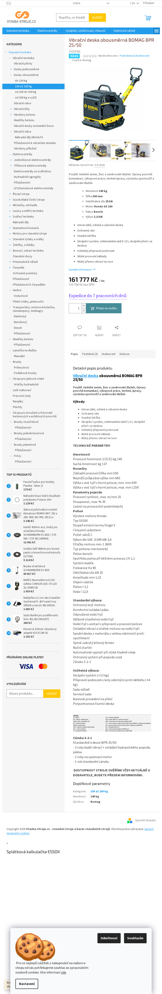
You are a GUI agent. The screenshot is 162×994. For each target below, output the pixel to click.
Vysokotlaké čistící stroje (29, 200)
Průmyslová (21, 368)
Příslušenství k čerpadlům (29, 285)
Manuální (19, 356)
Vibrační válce (22, 103)
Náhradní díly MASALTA (29, 137)
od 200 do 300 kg (25, 92)
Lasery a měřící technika (28, 211)
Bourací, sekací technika (28, 251)
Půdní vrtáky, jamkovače (28, 302)
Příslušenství (22, 183)
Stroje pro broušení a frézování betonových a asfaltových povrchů (35, 415)
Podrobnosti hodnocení (134, 56)
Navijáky (18, 401)
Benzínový (20, 322)
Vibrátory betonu (24, 115)
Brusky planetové (25, 445)
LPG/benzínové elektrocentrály (33, 188)
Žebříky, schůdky (24, 245)
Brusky (17, 362)
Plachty (17, 407)
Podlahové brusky (25, 373)
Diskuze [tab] (125, 354)
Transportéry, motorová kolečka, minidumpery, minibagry (34, 309)
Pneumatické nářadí (25, 262)
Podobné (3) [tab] (90, 354)
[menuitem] (17, 30)
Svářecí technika (23, 217)
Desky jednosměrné (26, 69)
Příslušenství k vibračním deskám (35, 143)
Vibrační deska (85, 376)
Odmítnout (109, 938)
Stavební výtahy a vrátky (28, 239)
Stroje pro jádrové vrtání (28, 379)
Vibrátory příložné (25, 148)
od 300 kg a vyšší (25, 98)
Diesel (18, 328)
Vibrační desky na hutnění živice (34, 126)
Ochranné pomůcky (25, 273)
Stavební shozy (22, 256)
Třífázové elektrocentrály (30, 166)
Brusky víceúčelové (26, 422)
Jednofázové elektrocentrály (32, 160)
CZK (133, 3)
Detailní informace (80, 270)
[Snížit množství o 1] (84, 310)
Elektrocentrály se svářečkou (32, 171)
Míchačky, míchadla (25, 205)
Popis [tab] (74, 354)
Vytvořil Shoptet (145, 821)
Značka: (81, 60)
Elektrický (20, 316)
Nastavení (27, 984)
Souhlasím (135, 938)
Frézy (17, 456)
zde (63, 972)
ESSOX (76, 3)
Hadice (17, 290)
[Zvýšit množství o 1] (84, 305)
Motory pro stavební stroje (30, 233)
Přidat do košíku (106, 308)
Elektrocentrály (22, 154)
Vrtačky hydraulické (26, 384)
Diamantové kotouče (26, 228)
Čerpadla (18, 268)
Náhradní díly (21, 222)
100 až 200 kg (23, 86)
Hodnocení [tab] (108, 354)
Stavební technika (20, 52)
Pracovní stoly (22, 396)
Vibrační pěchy (23, 64)
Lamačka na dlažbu (24, 350)
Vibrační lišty (22, 109)
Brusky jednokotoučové (29, 433)
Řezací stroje (21, 194)
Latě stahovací (22, 390)
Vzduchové (21, 296)
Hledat (97, 17)
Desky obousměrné (26, 75)
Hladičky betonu (24, 120)
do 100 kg (21, 81)
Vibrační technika (23, 58)
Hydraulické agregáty (27, 177)
